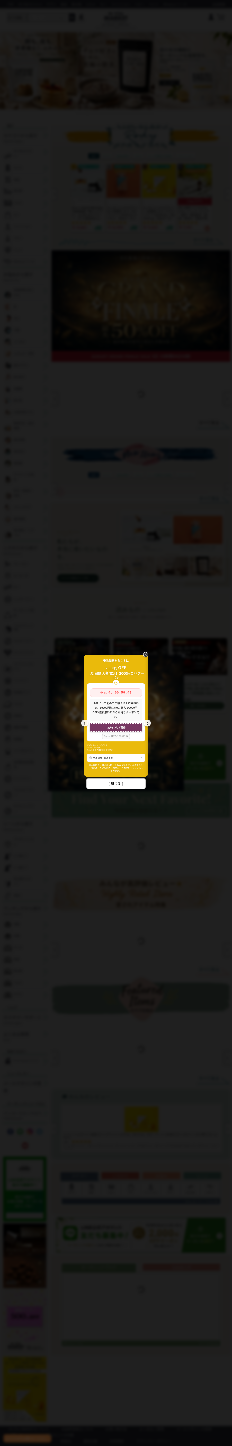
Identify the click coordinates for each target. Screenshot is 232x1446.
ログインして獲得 (116, 727)
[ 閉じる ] (116, 783)
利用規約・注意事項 (103, 757)
